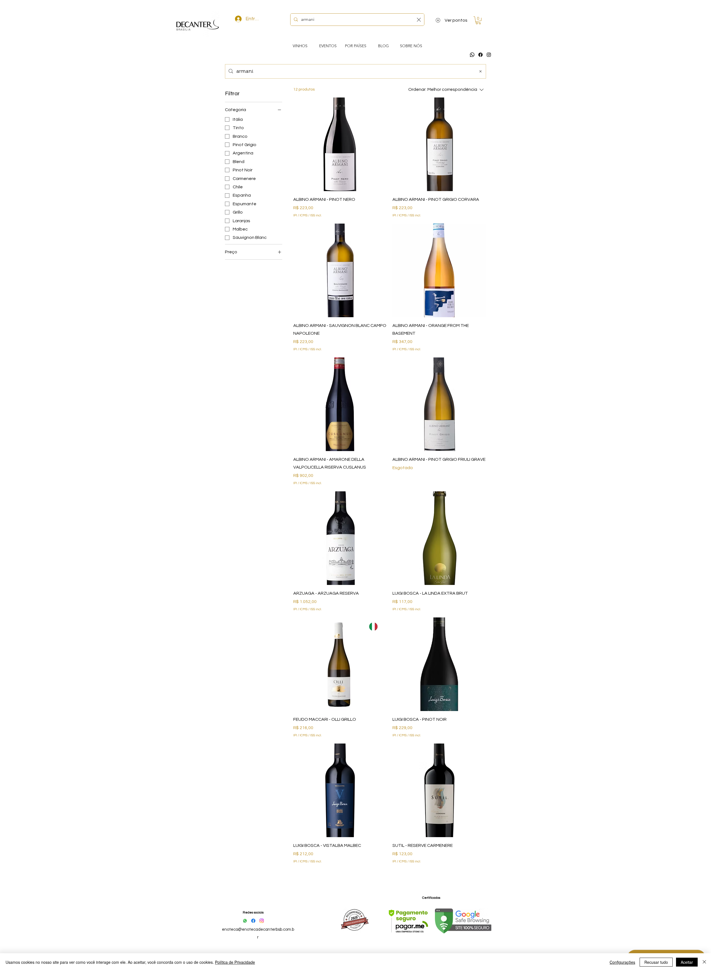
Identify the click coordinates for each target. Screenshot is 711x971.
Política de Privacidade (235, 962)
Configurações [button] (622, 962)
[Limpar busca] (419, 20)
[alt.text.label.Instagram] (489, 54)
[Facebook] (480, 54)
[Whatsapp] (472, 54)
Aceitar (687, 962)
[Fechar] (704, 962)
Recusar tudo (656, 962)
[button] (478, 20)
